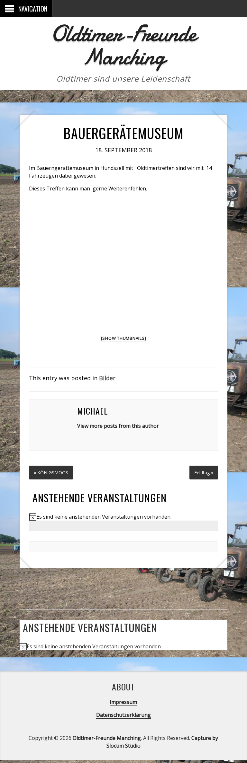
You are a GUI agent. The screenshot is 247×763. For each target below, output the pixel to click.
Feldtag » (203, 472)
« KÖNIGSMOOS (51, 472)
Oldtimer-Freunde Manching (123, 45)
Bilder (107, 378)
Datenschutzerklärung (123, 714)
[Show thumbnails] (123, 338)
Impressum (123, 702)
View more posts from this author (118, 425)
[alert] (123, 517)
